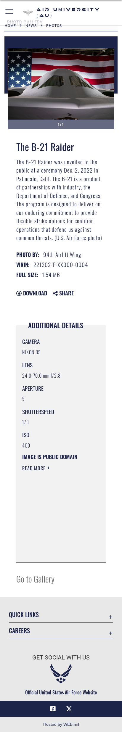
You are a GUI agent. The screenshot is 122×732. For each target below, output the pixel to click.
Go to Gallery (35, 578)
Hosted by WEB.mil (61, 724)
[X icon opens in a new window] (69, 708)
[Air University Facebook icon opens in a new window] (53, 708)
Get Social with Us (61, 657)
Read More (34, 468)
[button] (9, 12)
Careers (19, 630)
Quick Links (24, 614)
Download (34, 293)
